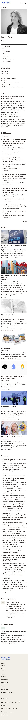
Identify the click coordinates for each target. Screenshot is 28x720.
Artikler (5, 54)
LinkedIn (3, 668)
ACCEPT (19, 116)
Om (4, 48)
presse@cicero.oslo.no (7, 692)
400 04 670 (4, 689)
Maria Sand (7, 37)
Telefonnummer (4, 71)
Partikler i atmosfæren (8, 87)
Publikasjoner (6, 51)
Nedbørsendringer (13, 83)
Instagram (3, 670)
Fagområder (4, 80)
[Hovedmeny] (25, 3)
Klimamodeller (6, 85)
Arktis (4, 83)
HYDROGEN (11, 116)
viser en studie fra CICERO (13, 639)
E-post (2, 75)
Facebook (3, 676)
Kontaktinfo (6, 46)
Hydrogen (20, 87)
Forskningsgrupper (8, 59)
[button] (5, 3)
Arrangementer (7, 61)
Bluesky (2, 663)
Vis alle (24, 221)
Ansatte (5, 7)
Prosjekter (6, 56)
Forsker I (3, 41)
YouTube (3, 665)
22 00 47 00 (4, 683)
